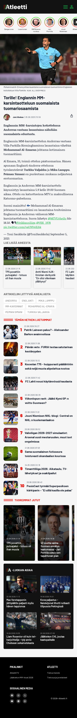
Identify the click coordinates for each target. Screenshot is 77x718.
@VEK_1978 (43, 223)
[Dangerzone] (9, 22)
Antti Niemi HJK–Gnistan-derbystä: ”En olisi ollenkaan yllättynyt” (45, 276)
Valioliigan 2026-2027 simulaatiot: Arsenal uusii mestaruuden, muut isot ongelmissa (48, 437)
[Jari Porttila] (49, 22)
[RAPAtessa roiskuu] (36, 22)
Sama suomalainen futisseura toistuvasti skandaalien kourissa (45, 454)
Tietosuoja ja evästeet (57, 677)
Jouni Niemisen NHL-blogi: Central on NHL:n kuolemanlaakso (49, 418)
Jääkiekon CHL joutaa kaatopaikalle (52, 638)
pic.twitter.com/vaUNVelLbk (22, 227)
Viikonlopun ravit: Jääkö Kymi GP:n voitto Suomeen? (47, 400)
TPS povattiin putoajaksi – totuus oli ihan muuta (16, 275)
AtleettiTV (14, 672)
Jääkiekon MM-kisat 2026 (21, 677)
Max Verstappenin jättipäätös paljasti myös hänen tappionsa (20, 603)
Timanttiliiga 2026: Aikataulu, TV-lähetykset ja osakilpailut (46, 471)
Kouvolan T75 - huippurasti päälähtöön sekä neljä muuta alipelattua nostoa (49, 366)
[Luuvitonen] (22, 22)
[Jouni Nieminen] (63, 22)
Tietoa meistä (53, 672)
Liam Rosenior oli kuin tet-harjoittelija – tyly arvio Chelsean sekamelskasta (21, 639)
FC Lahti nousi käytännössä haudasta (48, 381)
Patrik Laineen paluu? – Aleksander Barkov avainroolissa (46, 332)
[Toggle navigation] (65, 6)
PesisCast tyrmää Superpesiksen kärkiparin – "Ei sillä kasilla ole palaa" (49, 488)
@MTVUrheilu (57, 218)
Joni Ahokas (18, 117)
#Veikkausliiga (25, 223)
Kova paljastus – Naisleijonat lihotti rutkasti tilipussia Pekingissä (55, 603)
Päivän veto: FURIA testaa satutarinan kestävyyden (49, 349)
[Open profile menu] (71, 7)
